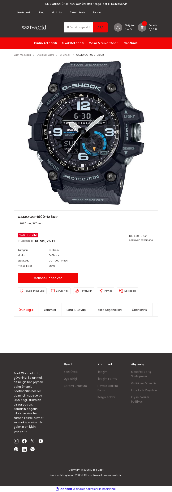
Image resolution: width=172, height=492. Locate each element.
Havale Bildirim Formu (108, 388)
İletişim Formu (107, 379)
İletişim (102, 372)
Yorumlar (50, 310)
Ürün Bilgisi (26, 310)
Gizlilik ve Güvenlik (143, 383)
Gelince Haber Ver (48, 278)
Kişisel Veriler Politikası (140, 399)
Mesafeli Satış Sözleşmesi (141, 374)
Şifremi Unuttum (75, 386)
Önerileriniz (139, 310)
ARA (100, 27)
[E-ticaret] (85, 489)
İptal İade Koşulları (144, 390)
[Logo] (35, 27)
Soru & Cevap (76, 310)
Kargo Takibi (106, 397)
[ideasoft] (64, 489)
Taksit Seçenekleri (109, 310)
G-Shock (54, 250)
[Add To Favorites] (32, 290)
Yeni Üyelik (71, 372)
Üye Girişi (70, 379)
